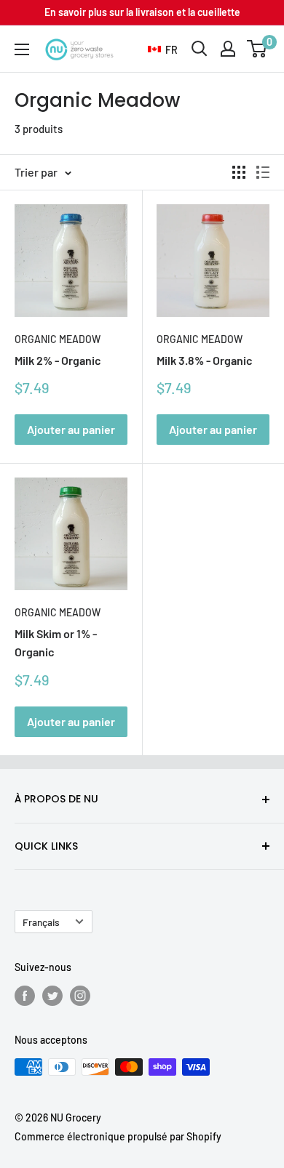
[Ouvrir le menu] (22, 49)
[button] (163, 50)
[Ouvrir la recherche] (200, 49)
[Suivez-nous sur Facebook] (25, 996)
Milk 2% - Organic (58, 360)
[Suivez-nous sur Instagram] (80, 996)
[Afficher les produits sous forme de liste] (262, 172)
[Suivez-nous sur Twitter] (52, 996)
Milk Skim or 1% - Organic (56, 642)
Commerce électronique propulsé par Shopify (118, 1136)
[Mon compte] (228, 49)
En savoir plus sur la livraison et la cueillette (142, 12)
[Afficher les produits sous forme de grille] (238, 172)
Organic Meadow (57, 339)
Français (41, 922)
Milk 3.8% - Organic (205, 360)
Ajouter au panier (71, 429)
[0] (257, 48)
